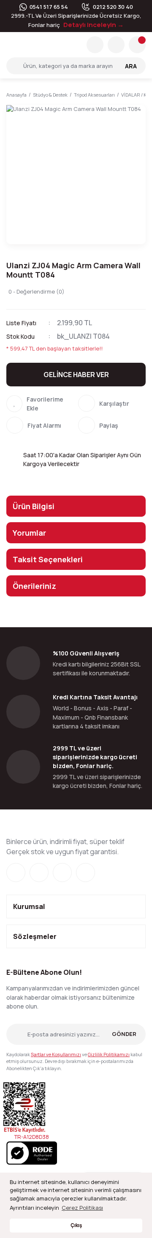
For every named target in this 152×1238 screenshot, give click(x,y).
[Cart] (137, 44)
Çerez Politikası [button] (82, 1207)
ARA (131, 66)
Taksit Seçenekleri (48, 559)
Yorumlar (29, 533)
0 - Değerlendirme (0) (36, 291)
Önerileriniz (34, 586)
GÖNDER (124, 1034)
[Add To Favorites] (40, 404)
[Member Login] (116, 44)
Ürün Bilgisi (33, 506)
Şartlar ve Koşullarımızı (56, 1054)
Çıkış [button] (76, 1225)
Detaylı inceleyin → (93, 24)
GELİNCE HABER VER (76, 374)
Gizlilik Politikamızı (109, 1054)
